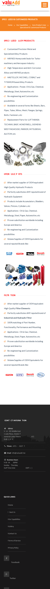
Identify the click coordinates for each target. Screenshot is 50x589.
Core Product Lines (39, 25)
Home (10, 25)
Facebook (11, 562)
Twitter (10, 578)
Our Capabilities (22, 25)
